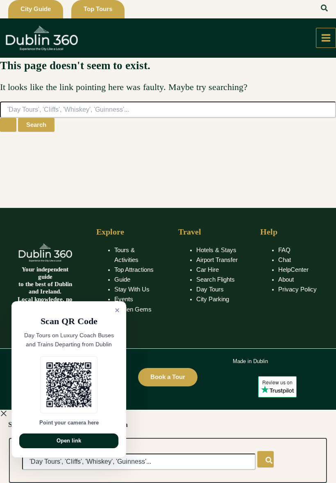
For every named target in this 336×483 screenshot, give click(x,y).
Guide (122, 279)
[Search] (265, 459)
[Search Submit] (8, 125)
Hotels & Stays (216, 250)
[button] (35, 9)
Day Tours (210, 289)
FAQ (284, 250)
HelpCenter (293, 269)
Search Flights (215, 279)
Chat (284, 260)
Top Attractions (134, 269)
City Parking (212, 299)
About (286, 279)
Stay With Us (132, 289)
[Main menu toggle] (326, 38)
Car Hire (207, 269)
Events (123, 299)
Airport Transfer (217, 260)
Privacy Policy (297, 289)
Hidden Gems (133, 309)
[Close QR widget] (117, 310)
